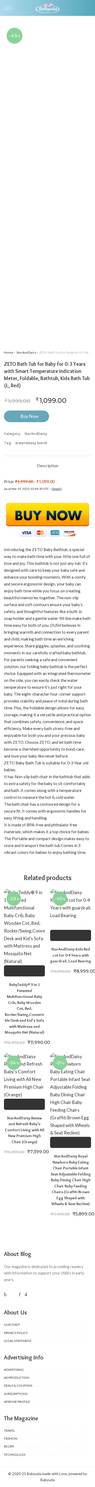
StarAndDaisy (26, 352)
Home (8, 352)
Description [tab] (47, 465)
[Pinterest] (20, 1294)
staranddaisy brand (31, 443)
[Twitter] (13, 1294)
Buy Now (30, 416)
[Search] (88, 8)
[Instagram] (26, 1294)
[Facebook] (5, 1294)
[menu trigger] (10, 8)
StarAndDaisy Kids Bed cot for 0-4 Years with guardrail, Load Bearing (70, 955)
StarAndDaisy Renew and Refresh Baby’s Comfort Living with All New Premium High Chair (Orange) (24, 1130)
